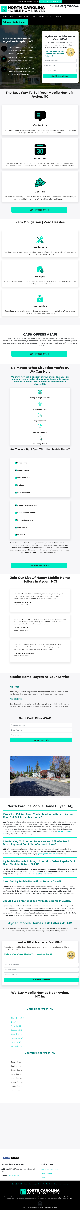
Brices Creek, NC (17, 1018)
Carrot (55, 1207)
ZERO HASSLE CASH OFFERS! (28, 1)
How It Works (9, 16)
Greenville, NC (16, 1034)
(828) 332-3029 (13, 1175)
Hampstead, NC (17, 1038)
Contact (59, 16)
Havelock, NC (16, 1042)
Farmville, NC (16, 1026)
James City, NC (16, 1046)
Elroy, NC (14, 1022)
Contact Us (33, 1184)
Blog (41, 16)
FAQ (34, 16)
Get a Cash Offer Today (50, 1169)
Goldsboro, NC (16, 1030)
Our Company (63, 1184)
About (49, 16)
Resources (23, 16)
